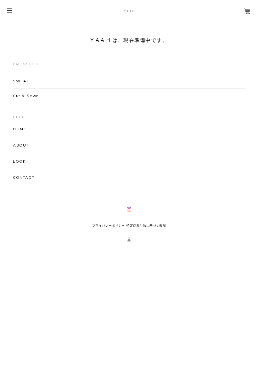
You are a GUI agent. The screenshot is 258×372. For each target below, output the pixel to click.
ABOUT (21, 145)
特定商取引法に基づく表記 (146, 225)
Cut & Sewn (26, 95)
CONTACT (23, 177)
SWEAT (21, 80)
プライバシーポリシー (108, 225)
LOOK (19, 161)
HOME (19, 129)
